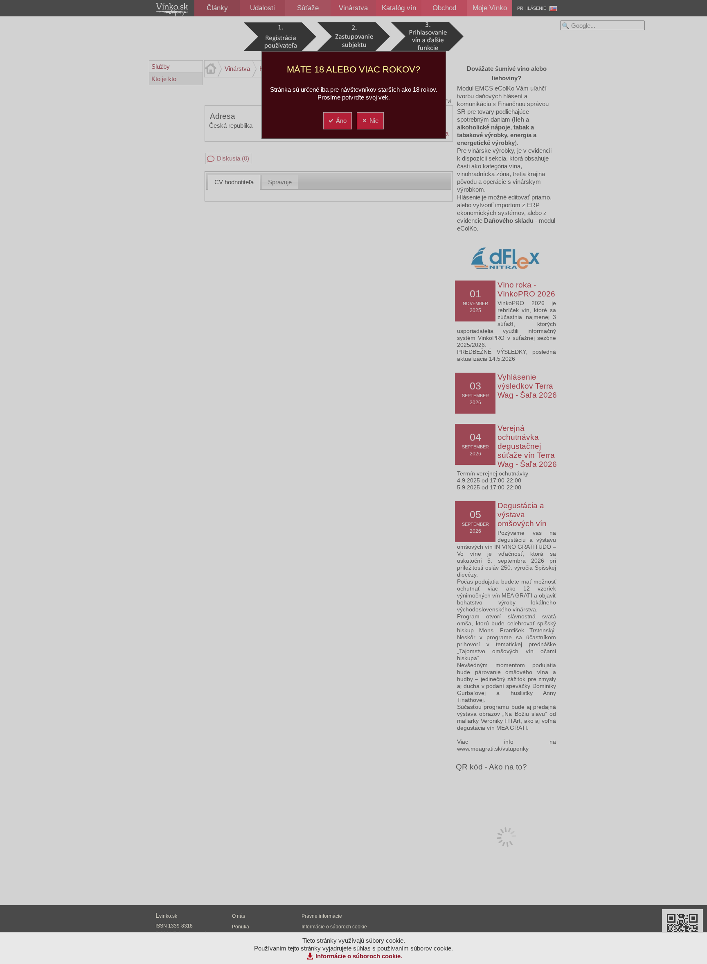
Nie (373, 120)
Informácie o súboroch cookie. (358, 956)
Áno (341, 120)
